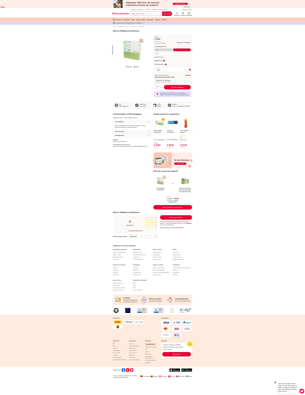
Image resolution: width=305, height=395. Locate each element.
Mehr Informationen (152, 214)
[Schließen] (175, 174)
